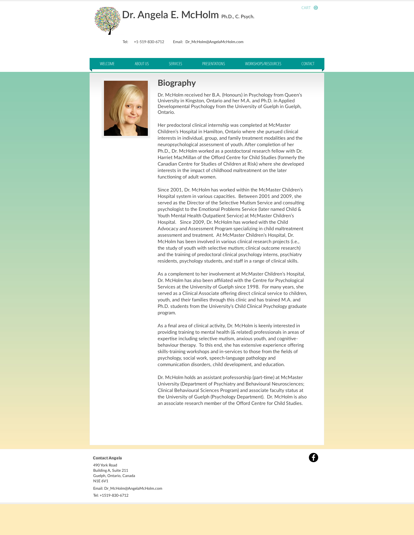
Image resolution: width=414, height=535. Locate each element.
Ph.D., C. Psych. (237, 16)
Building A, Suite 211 (111, 470)
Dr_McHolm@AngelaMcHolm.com (214, 42)
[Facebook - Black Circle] (313, 457)
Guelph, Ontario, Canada (114, 476)
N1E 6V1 (100, 481)
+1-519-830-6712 (149, 42)
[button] (309, 8)
